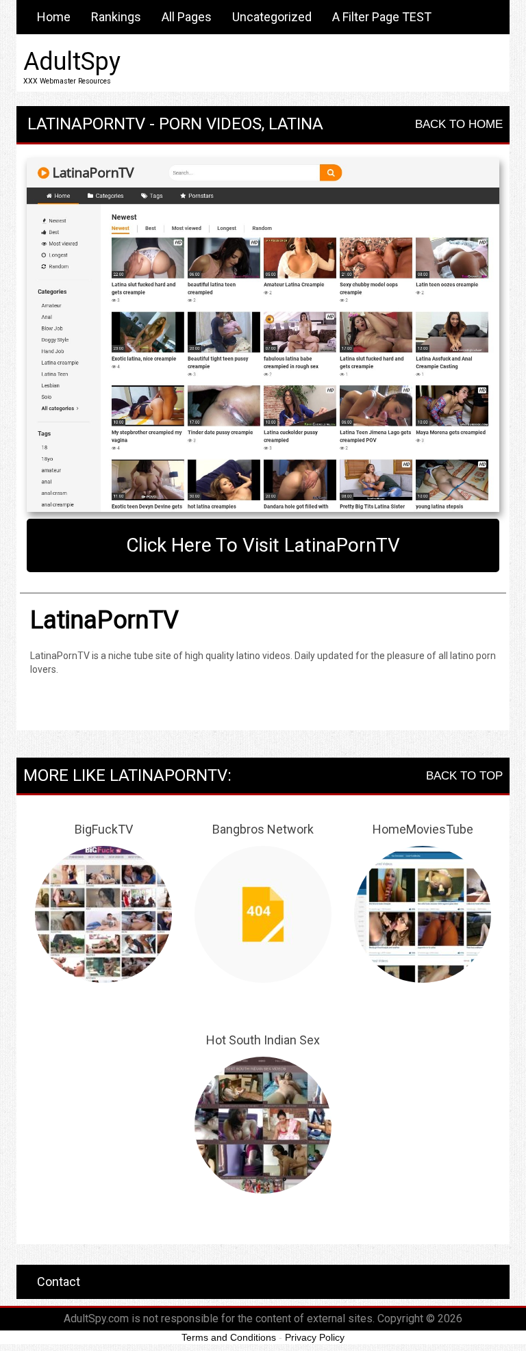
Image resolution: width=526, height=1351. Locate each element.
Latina (295, 123)
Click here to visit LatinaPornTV (263, 545)
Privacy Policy (315, 1337)
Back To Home (459, 124)
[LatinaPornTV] (263, 335)
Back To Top (464, 775)
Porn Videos (210, 123)
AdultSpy (72, 61)
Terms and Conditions (228, 1337)
